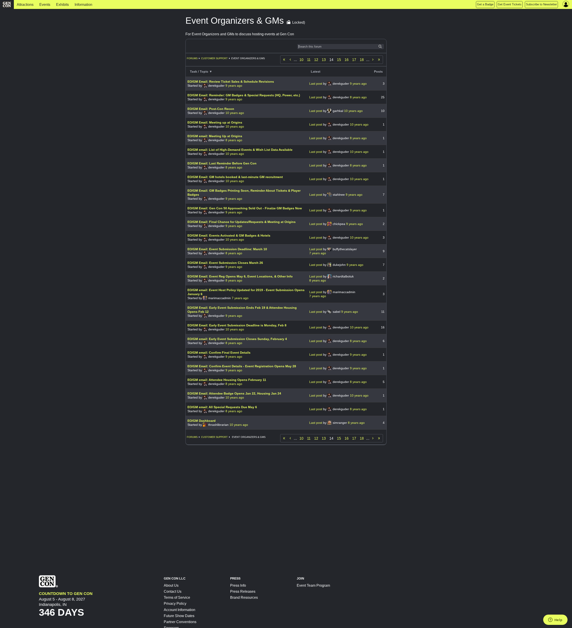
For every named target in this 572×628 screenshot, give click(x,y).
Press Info (238, 585)
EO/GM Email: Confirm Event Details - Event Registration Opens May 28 (241, 366)
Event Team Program (313, 585)
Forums (192, 58)
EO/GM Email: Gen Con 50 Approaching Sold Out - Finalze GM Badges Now (244, 208)
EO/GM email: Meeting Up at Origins (214, 136)
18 (362, 60)
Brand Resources (244, 597)
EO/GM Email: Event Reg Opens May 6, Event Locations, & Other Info (240, 276)
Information (83, 4)
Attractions (25, 4)
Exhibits (62, 4)
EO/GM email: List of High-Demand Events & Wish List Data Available (239, 149)
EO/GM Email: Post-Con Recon (210, 109)
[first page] (284, 60)
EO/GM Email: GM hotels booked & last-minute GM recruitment (235, 177)
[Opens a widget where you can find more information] (555, 620)
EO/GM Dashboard (201, 420)
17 (354, 60)
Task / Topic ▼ (201, 71)
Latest (315, 71)
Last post (316, 83)
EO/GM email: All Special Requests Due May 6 (222, 407)
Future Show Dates (179, 616)
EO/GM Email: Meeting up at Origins (214, 122)
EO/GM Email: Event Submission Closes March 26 (225, 263)
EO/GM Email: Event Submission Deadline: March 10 (227, 249)
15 (339, 60)
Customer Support (214, 58)
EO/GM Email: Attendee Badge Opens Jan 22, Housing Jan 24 (234, 393)
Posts (378, 71)
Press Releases (242, 591)
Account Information (179, 610)
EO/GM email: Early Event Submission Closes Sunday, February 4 (237, 339)
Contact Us (172, 591)
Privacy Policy (175, 603)
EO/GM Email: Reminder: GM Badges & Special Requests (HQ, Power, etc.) (243, 95)
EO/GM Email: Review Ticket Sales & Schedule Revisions (230, 81)
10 (301, 60)
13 (324, 60)
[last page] (379, 60)
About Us (171, 585)
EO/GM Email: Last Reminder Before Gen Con (222, 163)
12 (316, 60)
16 (347, 60)
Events (44, 4)
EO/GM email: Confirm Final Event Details (218, 352)
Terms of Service (177, 597)
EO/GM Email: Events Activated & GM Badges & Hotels (228, 235)
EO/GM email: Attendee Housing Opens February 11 (226, 380)
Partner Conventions (180, 622)
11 (309, 60)
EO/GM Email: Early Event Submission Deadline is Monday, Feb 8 (236, 325)
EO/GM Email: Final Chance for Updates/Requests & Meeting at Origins (241, 222)
